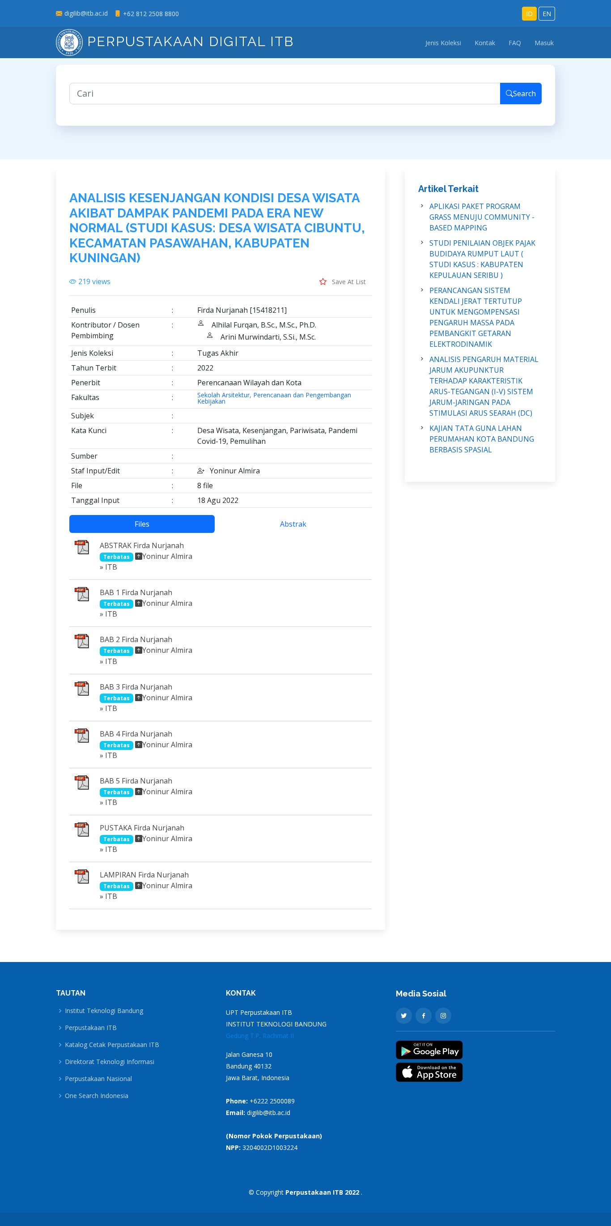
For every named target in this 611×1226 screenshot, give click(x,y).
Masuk (544, 42)
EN (547, 13)
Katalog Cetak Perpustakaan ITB (112, 1045)
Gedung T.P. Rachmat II (260, 1035)
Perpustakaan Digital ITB (188, 41)
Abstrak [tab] (293, 524)
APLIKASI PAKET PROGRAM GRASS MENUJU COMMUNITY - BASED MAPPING (482, 217)
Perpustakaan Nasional (98, 1079)
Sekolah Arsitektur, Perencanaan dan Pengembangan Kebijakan (274, 398)
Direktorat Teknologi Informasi (109, 1062)
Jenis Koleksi (443, 42)
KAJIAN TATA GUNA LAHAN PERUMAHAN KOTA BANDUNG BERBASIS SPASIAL (481, 439)
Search (524, 93)
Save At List (348, 281)
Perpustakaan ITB (91, 1028)
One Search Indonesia (96, 1096)
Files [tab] (142, 524)
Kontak (485, 42)
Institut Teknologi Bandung (104, 1011)
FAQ (515, 42)
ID (529, 13)
